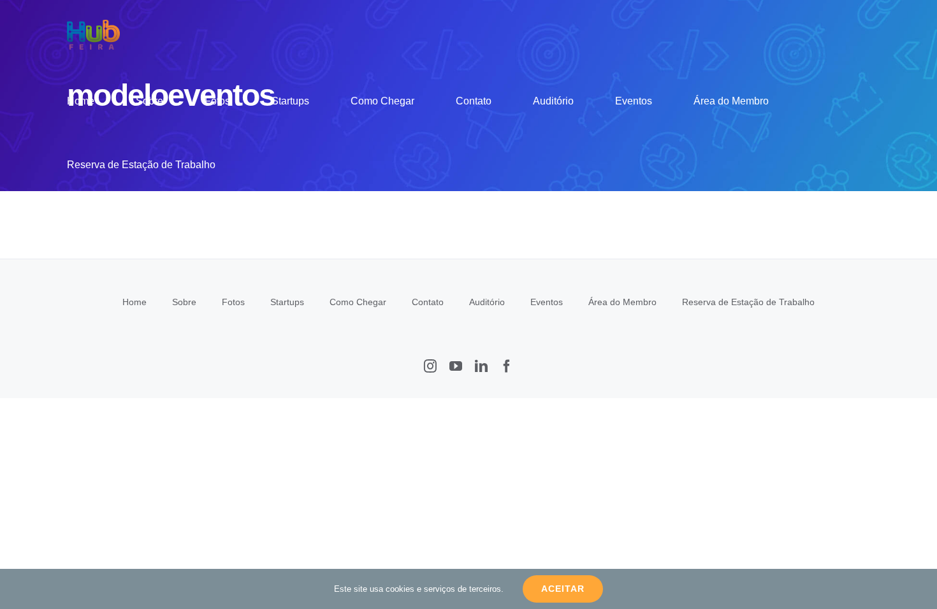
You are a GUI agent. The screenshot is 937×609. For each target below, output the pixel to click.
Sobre (184, 302)
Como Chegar (358, 302)
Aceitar (563, 589)
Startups (287, 302)
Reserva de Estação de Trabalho (748, 302)
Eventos (546, 302)
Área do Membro (622, 302)
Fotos (233, 302)
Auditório (487, 302)
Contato (428, 302)
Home (134, 302)
